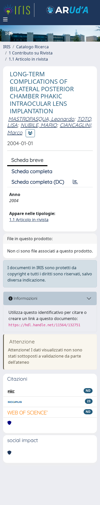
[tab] (75, 181)
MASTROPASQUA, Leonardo (41, 119)
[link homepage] (18, 10)
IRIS (7, 47)
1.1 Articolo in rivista (28, 59)
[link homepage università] (67, 10)
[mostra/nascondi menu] (5, 19)
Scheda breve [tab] (27, 160)
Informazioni (25, 298)
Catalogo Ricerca (32, 47)
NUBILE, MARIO (39, 125)
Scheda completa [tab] (32, 171)
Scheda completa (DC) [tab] (38, 182)
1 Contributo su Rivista (31, 53)
